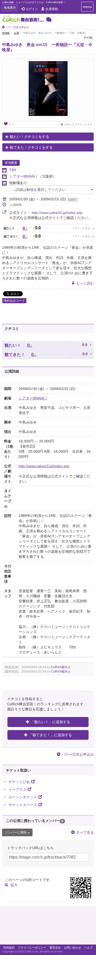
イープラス (17, 789)
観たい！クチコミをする (29, 137)
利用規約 (9, 947)
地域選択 (9, 8)
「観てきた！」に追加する (50, 735)
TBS (12, 170)
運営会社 (55, 947)
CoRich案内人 (61, 667)
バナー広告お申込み (17, 27)
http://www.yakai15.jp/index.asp (57, 213)
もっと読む (85, 283)
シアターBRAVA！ (23, 176)
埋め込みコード (14, 300)
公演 (16, 32)
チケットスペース (22, 805)
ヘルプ (88, 947)
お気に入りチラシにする (78, 124)
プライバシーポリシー (32, 947)
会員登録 (52, 9)
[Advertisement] (48, 926)
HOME (6, 32)
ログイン (32, 9)
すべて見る (85, 832)
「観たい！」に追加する (50, 722)
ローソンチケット (22, 797)
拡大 (14, 885)
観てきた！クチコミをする (31, 147)
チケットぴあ (19, 782)
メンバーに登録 (15, 832)
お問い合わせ (72, 947)
